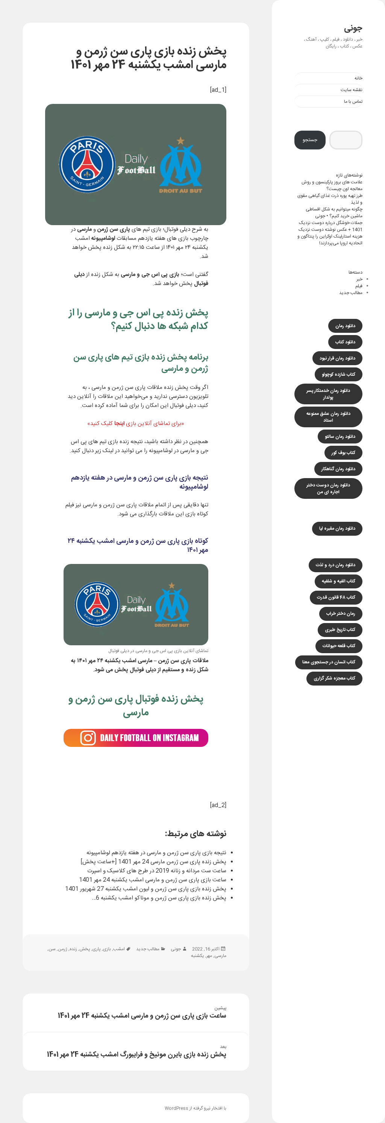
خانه (358, 78)
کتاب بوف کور (343, 453)
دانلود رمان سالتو (340, 436)
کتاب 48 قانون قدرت (336, 597)
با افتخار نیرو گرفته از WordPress (195, 1108)
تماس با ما (353, 101)
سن (52, 949)
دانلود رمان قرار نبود (337, 358)
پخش (84, 949)
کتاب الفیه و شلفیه (338, 581)
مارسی (220, 956)
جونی (353, 28)
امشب (119, 949)
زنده (73, 949)
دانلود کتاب (345, 342)
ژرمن (62, 949)
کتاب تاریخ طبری (340, 630)
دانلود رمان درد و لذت (335, 565)
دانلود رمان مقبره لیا (337, 528)
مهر (209, 956)
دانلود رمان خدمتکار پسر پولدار (328, 394)
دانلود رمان (345, 326)
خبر (359, 279)
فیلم (358, 286)
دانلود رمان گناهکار (338, 469)
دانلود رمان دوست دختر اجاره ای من (328, 489)
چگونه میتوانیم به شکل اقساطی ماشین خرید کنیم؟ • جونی (334, 213)
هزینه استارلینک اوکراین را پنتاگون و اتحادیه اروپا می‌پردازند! (329, 240)
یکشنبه (197, 956)
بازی (156, 229)
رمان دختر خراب (340, 613)
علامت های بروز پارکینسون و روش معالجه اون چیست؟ (332, 185)
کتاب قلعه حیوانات (339, 646)
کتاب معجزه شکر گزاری (334, 678)
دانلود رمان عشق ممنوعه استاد (328, 417)
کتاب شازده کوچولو (338, 374)
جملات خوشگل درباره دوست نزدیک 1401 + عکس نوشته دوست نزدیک (330, 226)
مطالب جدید (350, 293)
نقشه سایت (351, 90)
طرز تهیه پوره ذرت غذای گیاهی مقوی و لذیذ (329, 199)
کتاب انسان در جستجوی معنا (328, 662)
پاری (96, 949)
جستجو (310, 140)
